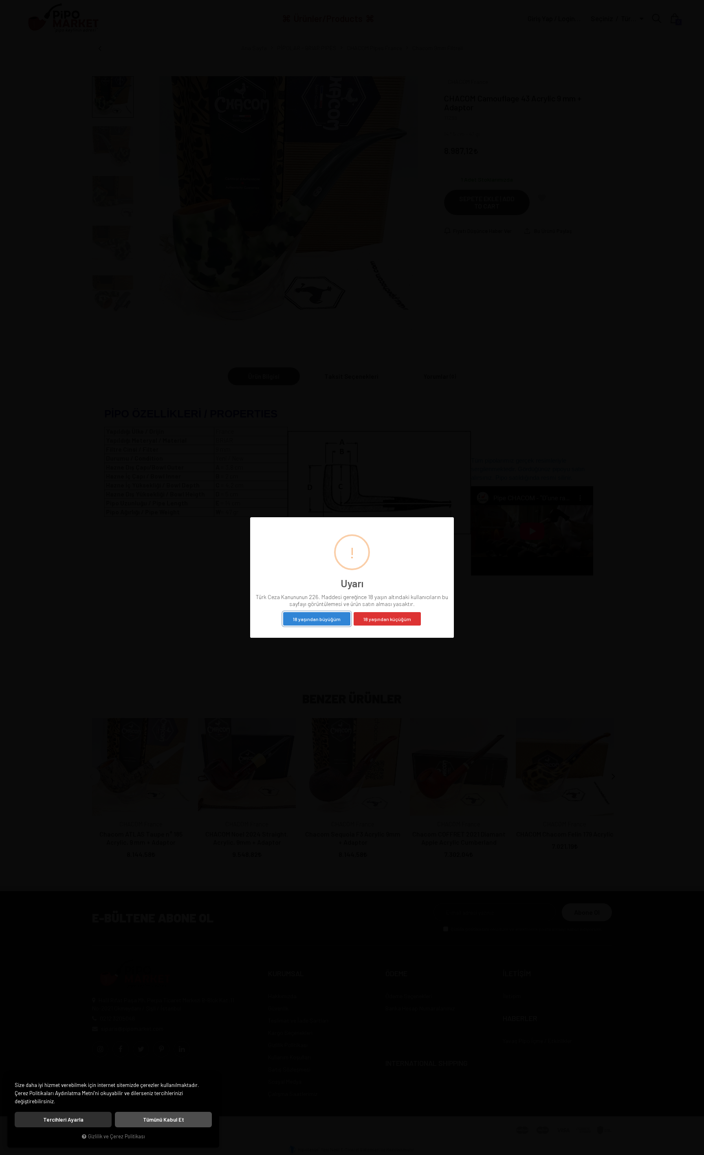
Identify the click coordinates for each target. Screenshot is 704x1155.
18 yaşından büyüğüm (317, 619)
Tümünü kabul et (163, 1119)
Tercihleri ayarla (63, 1119)
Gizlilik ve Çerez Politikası (116, 1136)
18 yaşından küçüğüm (387, 619)
